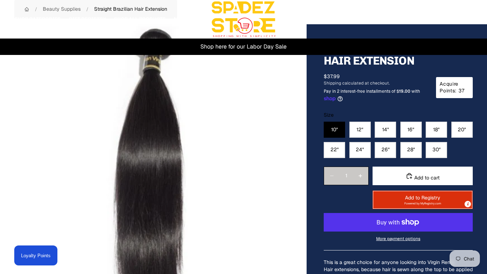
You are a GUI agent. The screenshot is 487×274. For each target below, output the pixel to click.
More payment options (398, 238)
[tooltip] (468, 204)
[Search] (434, 19)
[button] (423, 200)
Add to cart (426, 177)
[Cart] (465, 19)
